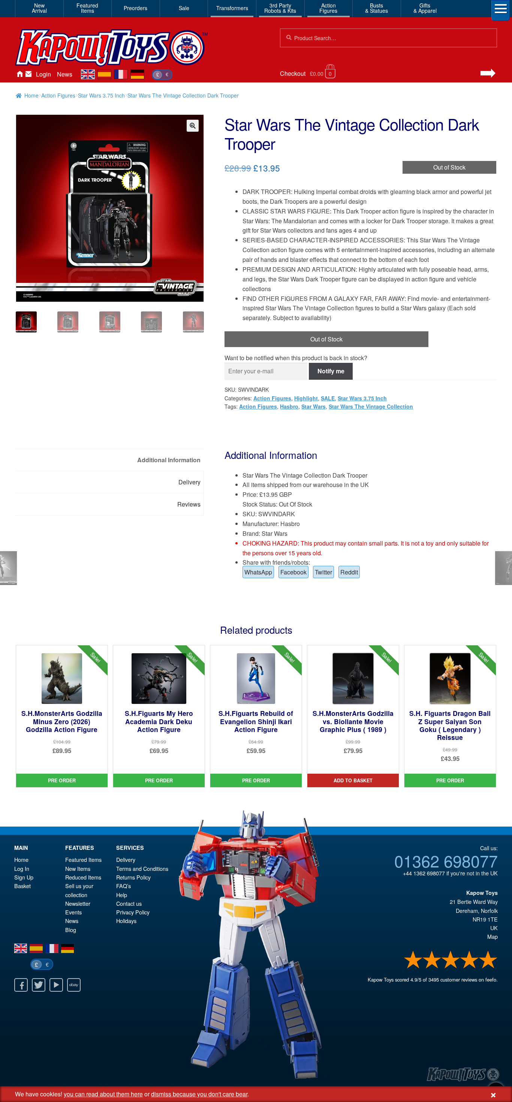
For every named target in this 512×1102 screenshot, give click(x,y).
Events (73, 912)
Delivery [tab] (189, 482)
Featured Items (83, 859)
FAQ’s (123, 886)
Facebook (293, 572)
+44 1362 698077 (424, 873)
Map (492, 936)
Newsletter (77, 903)
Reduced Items (83, 877)
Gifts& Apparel (425, 8)
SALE (328, 398)
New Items (77, 868)
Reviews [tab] (189, 504)
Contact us (129, 903)
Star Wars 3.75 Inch (101, 95)
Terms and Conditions (142, 868)
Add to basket (353, 780)
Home (19, 74)
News (64, 74)
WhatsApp (258, 572)
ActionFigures (328, 8)
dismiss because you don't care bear (199, 1094)
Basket (22, 886)
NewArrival (39, 8)
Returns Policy (133, 877)
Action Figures (58, 95)
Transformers (232, 8)
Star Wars (313, 406)
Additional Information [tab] (169, 460)
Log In (21, 868)
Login (43, 74)
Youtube (56, 985)
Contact (28, 74)
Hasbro (289, 406)
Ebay (74, 985)
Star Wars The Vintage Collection (371, 406)
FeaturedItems (87, 8)
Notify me (330, 371)
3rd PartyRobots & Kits (280, 8)
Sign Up (23, 877)
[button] (193, 126)
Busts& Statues (376, 8)
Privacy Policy (133, 912)
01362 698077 (446, 860)
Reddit (349, 572)
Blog (70, 930)
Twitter (323, 572)
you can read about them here (103, 1094)
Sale (184, 8)
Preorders (135, 8)
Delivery (125, 859)
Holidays (126, 921)
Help (121, 895)
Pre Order (62, 780)
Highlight (306, 398)
